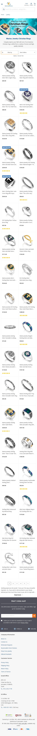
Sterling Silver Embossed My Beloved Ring (9, 510)
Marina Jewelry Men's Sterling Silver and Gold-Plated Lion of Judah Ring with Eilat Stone (9, 279)
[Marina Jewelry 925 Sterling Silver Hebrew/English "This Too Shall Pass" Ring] (27, 153)
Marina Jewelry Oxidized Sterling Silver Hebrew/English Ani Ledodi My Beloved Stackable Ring (9, 481)
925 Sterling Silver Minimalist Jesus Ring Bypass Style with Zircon (26, 279)
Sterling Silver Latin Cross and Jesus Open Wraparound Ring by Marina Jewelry (9, 568)
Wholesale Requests (6, 645)
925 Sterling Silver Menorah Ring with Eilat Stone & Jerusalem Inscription (27, 539)
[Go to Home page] (9, 4)
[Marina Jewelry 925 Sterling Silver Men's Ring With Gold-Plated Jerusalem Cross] (9, 125)
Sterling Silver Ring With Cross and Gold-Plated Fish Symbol (27, 453)
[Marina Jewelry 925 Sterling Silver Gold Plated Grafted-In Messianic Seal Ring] (9, 298)
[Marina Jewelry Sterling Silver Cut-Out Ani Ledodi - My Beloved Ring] (27, 125)
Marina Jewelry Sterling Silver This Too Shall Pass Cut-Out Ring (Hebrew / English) (9, 106)
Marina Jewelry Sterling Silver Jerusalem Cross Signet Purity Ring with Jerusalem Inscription (26, 221)
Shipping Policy (5, 665)
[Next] (28, 583)
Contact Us (4, 642)
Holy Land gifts (22, 723)
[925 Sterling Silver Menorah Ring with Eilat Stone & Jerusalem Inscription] (27, 529)
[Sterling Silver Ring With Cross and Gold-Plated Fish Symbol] (27, 443)
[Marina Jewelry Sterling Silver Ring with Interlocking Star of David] (27, 67)
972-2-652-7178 (7, 689)
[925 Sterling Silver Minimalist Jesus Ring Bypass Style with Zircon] (27, 269)
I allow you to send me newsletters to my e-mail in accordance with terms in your (17, 621)
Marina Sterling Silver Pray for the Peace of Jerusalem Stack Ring (27, 395)
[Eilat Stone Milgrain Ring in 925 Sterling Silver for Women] (27, 500)
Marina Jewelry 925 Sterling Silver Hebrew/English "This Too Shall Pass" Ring (27, 164)
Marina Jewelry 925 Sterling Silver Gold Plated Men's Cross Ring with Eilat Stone (27, 308)
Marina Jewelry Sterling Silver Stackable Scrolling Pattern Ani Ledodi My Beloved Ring (9, 337)
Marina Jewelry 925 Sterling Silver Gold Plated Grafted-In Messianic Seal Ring (9, 308)
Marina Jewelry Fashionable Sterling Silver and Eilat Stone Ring (27, 481)
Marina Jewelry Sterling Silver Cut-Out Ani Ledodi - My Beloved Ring (27, 135)
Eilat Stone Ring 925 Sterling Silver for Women (9, 539)
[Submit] (4, 9)
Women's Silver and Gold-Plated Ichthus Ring (27, 250)
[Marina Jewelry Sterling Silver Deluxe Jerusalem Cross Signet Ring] (9, 356)
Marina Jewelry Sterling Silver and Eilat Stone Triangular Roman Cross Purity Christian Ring (9, 250)
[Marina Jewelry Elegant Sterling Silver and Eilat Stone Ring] (27, 327)
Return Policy (4, 668)
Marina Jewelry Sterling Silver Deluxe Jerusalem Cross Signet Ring (8, 366)
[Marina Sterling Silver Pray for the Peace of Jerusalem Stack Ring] (27, 385)
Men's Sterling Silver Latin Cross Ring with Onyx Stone (9, 192)
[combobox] (18, 9)
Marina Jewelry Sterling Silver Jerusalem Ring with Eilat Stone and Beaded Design (27, 424)
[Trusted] (9, 715)
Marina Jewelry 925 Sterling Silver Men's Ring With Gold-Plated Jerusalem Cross (9, 135)
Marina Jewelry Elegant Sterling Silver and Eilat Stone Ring (26, 337)
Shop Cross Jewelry (6, 651)
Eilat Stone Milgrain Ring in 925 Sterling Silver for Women (27, 510)
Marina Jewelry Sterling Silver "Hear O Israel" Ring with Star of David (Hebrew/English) (9, 453)
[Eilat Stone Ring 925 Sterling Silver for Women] (9, 529)
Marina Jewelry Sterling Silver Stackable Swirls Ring (9, 395)
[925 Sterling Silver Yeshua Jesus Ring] (9, 211)
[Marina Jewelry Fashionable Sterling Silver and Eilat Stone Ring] (27, 471)
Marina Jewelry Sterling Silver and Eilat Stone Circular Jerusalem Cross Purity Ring (26, 366)
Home (2, 14)
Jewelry (8, 14)
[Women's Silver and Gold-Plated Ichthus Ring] (27, 240)
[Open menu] (2, 4)
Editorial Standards (6, 654)
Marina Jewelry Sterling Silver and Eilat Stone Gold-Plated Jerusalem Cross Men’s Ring (9, 164)
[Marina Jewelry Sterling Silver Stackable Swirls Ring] (9, 385)
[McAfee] (18, 715)
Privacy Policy (24, 622)
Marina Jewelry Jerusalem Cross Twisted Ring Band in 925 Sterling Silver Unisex (27, 568)
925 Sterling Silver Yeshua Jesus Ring (9, 221)
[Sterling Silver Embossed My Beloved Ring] (9, 500)
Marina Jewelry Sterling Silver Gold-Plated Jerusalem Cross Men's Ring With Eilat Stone (8, 424)
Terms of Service (5, 671)
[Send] (34, 616)
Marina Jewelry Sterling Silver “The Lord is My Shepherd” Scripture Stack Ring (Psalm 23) (27, 192)
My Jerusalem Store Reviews (9, 648)
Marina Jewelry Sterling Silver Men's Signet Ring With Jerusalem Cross (8, 77)
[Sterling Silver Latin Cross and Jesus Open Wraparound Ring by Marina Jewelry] (9, 558)
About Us (3, 639)
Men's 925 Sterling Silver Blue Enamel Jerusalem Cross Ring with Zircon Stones (26, 106)
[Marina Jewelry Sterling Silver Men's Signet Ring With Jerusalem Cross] (9, 67)
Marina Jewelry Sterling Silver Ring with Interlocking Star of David (27, 77)
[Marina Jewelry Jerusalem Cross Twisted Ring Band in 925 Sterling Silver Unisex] (27, 558)
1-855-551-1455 (7, 707)
